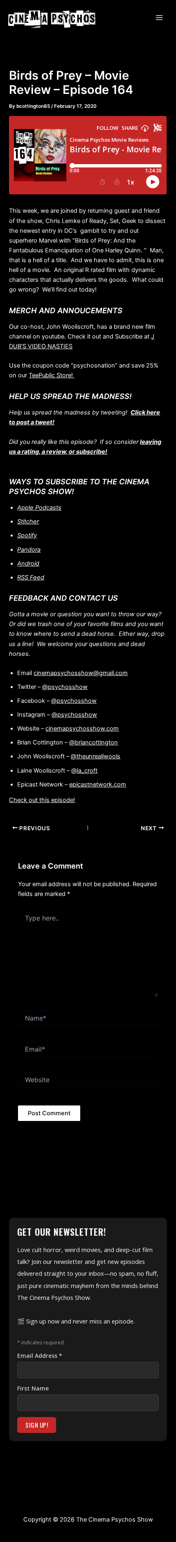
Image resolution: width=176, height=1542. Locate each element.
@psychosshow (65, 687)
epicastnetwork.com (97, 784)
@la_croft (84, 770)
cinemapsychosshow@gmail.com (81, 673)
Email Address (39, 1355)
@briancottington (93, 742)
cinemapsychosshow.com (82, 728)
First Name (33, 1388)
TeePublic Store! (51, 375)
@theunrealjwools (95, 756)
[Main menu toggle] (159, 17)
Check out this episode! (42, 800)
